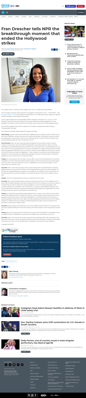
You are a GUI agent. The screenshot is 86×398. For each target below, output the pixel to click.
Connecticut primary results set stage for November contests (73, 62)
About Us (32, 362)
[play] (3, 12)
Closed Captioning (69, 368)
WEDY (15, 372)
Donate (81, 6)
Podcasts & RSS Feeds (53, 368)
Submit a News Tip (52, 362)
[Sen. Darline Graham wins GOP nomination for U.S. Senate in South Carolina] (10, 326)
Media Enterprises (34, 379)
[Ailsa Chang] (4, 275)
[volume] (7, 12)
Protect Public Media (66, 16)
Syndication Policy (69, 374)
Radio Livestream (52, 370)
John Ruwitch (24, 312)
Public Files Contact (8, 374)
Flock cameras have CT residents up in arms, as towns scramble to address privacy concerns (76, 47)
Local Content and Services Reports (71, 383)
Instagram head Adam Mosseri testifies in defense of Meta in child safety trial (53, 309)
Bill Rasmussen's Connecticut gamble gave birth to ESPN (75, 55)
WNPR (10, 373)
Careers (32, 382)
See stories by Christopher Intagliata (18, 296)
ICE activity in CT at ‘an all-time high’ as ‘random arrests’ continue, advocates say (75, 81)
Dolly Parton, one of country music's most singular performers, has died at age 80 (47, 341)
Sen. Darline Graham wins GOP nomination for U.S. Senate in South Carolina (53, 323)
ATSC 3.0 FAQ (15, 374)
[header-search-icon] (63, 6)
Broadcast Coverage (70, 365)
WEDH (5, 372)
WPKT (13, 373)
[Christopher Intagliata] (4, 292)
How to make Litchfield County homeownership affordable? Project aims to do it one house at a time (75, 71)
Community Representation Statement (54, 374)
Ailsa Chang (10, 48)
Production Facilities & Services (72, 379)
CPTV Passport (51, 379)
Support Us (32, 387)
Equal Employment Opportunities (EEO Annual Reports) (56, 383)
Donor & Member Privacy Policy (55, 386)
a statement (50, 119)
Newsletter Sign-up (52, 365)
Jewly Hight (23, 345)
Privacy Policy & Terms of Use (55, 389)
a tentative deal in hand (8, 114)
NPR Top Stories (11, 261)
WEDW (12, 372)
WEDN (8, 372)
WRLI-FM (17, 373)
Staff (31, 370)
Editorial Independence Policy (72, 377)
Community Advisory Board (36, 376)
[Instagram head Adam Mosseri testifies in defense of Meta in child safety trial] (10, 312)
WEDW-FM (6, 373)
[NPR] (32, 395)
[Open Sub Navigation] (6, 16)
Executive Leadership (35, 368)
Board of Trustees (34, 373)
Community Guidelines (53, 377)
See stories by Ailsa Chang (16, 277)
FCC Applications (69, 371)
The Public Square (69, 386)
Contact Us (32, 384)
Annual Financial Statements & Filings (72, 363)
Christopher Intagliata (29, 48)
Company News (34, 365)
